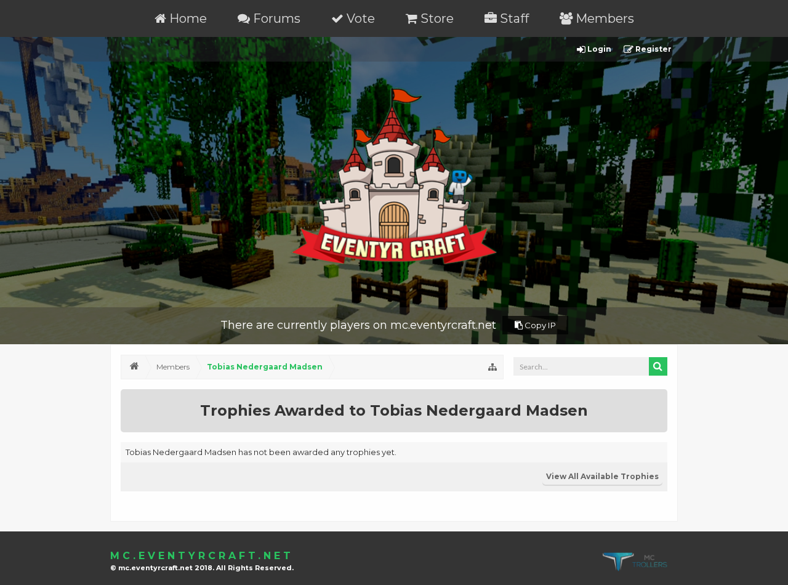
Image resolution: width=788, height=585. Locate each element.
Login (598, 49)
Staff (513, 18)
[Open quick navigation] (492, 367)
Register (652, 49)
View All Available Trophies (602, 476)
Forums (275, 18)
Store (435, 18)
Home (186, 18)
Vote (359, 18)
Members (603, 18)
